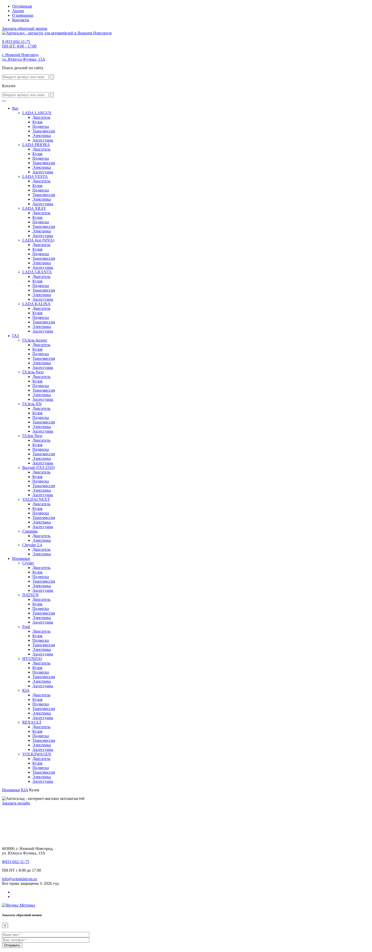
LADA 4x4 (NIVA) (38, 240)
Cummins (30, 531)
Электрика (41, 135)
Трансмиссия (43, 131)
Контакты (20, 20)
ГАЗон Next (32, 436)
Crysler (28, 563)
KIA (26, 690)
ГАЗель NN (32, 404)
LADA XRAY (34, 208)
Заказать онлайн (16, 803)
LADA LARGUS (36, 113)
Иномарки (21, 558)
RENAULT (32, 722)
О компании (22, 15)
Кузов (37, 122)
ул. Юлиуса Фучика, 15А (23, 57)
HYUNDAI (32, 658)
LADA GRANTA (37, 272)
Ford (26, 627)
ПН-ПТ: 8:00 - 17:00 (19, 43)
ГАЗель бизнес (34, 340)
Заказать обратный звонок (24, 28)
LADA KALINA (36, 304)
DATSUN (30, 595)
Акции (18, 11)
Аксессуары (42, 140)
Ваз (15, 108)
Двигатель (41, 117)
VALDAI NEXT (36, 499)
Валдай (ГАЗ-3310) (38, 467)
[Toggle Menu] (4, 101)
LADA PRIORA (36, 144)
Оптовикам (22, 6)
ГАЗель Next (33, 372)
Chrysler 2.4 (32, 545)
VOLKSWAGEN (36, 754)
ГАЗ (15, 336)
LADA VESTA (35, 176)
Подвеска (40, 126)
